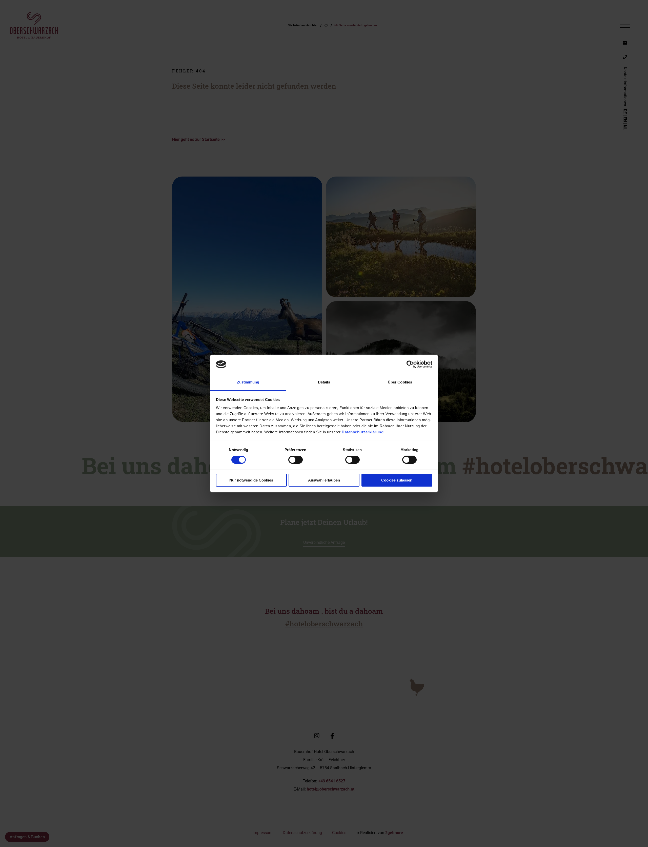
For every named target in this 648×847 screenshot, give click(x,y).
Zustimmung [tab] (248, 382)
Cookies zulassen (396, 480)
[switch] (295, 460)
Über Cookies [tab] (400, 382)
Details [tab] (324, 382)
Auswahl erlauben (324, 480)
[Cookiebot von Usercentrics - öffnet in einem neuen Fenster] (410, 364)
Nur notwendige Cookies (251, 480)
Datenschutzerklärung (362, 432)
